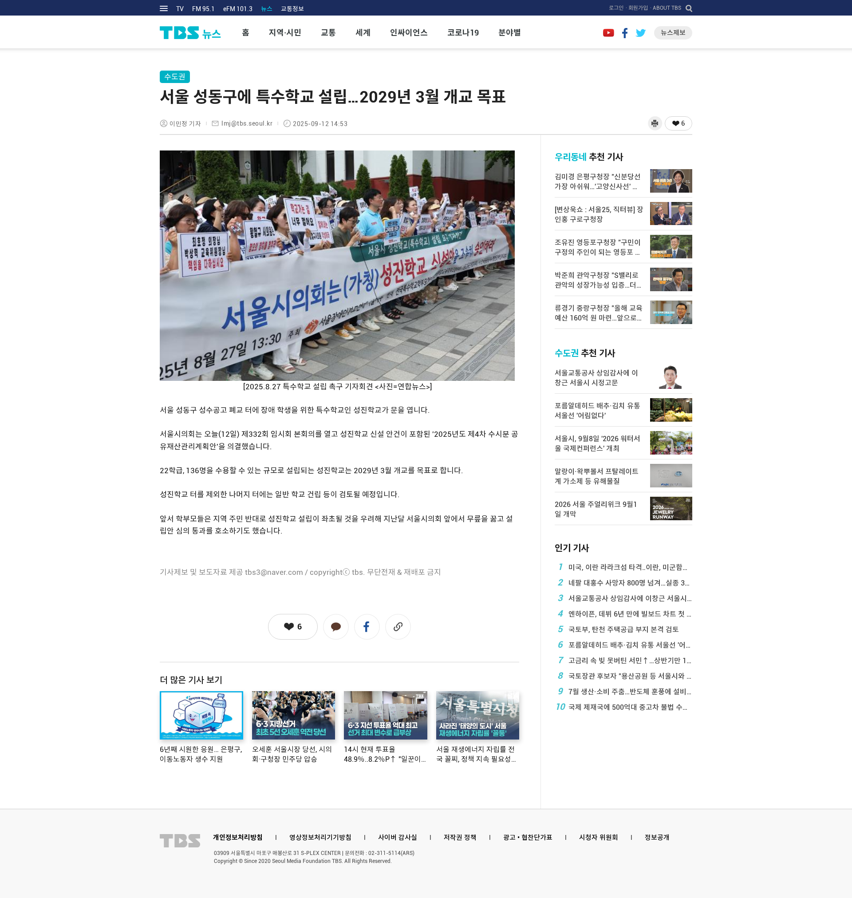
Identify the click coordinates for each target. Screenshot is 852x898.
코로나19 (463, 32)
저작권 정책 (460, 838)
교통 (328, 32)
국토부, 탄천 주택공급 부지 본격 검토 (618, 629)
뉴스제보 (673, 33)
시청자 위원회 (598, 838)
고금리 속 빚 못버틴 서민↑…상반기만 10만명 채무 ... (624, 660)
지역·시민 (285, 32)
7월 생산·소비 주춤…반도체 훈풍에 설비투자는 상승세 (624, 691)
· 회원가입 (637, 8)
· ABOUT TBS (665, 8)
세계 (363, 32)
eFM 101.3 (237, 8)
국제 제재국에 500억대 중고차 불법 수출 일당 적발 (623, 706)
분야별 (509, 32)
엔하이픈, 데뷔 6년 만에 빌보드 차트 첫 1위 (624, 613)
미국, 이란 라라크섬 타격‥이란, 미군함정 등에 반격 (624, 566)
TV (180, 8)
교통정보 (292, 8)
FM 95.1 (203, 8)
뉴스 (266, 8)
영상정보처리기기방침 (320, 838)
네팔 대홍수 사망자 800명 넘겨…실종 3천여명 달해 (624, 582)
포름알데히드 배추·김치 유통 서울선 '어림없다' (624, 644)
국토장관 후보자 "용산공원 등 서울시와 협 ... (624, 675)
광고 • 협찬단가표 (527, 838)
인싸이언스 (409, 32)
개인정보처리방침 (238, 838)
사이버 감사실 (397, 838)
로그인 (616, 8)
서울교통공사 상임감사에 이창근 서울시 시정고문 (624, 597)
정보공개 (657, 838)
